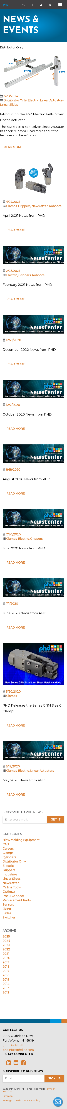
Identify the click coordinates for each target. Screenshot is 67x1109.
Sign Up (54, 1078)
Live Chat (58, 1102)
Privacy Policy (32, 1100)
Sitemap (8, 1095)
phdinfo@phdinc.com (18, 1050)
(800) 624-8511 (13, 1045)
